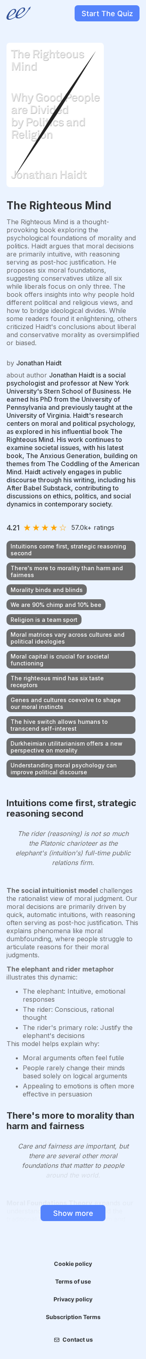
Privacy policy (73, 1299)
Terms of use (73, 1281)
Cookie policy (73, 1263)
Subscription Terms (73, 1316)
